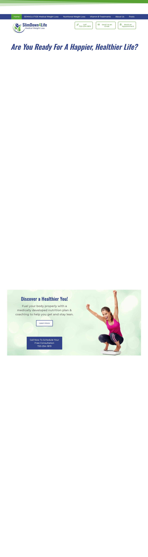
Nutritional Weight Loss (74, 17)
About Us (119, 17)
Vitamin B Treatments (100, 17)
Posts (131, 17)
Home (16, 17)
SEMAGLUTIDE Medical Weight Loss (41, 17)
